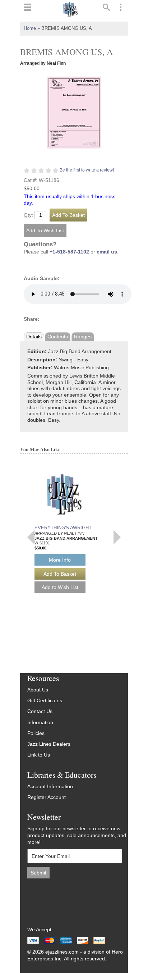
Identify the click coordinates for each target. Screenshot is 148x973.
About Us (37, 690)
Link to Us (38, 755)
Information (40, 722)
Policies (36, 733)
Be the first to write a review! (87, 170)
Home (30, 28)
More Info (60, 560)
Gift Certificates (44, 700)
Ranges (83, 336)
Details (34, 336)
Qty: (28, 215)
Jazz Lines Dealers (48, 744)
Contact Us (39, 711)
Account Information (50, 786)
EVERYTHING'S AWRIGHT (63, 527)
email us (107, 252)
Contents (57, 336)
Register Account (46, 797)
